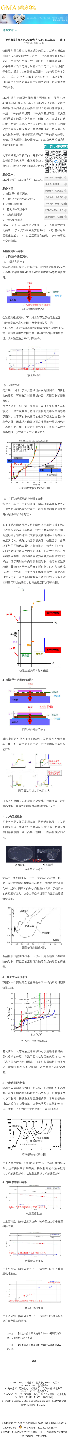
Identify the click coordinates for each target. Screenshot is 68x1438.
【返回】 (34, 1360)
